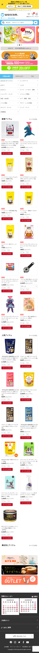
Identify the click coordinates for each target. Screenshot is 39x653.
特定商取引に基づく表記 (28, 646)
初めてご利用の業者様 (24, 6)
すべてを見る (33, 119)
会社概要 (6, 646)
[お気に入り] (29, 13)
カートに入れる (7, 153)
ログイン (10, 6)
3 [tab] (21, 45)
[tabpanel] (19, 35)
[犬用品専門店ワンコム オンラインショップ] (10, 15)
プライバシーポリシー (15, 646)
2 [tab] (19, 45)
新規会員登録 (11, 18)
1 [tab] (18, 45)
